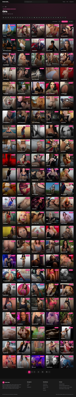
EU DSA (44, 390)
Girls (67, 1)
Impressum (45, 384)
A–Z (59, 21)
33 (42, 371)
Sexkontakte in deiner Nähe (64, 388)
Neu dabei (71, 21)
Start (3, 6)
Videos (64, 1)
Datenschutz (45, 385)
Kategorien (71, 1)
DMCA (44, 388)
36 (46, 371)
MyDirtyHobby (64, 384)
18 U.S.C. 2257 (45, 387)
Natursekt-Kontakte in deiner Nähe (65, 387)
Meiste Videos (64, 21)
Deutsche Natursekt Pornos (64, 385)
